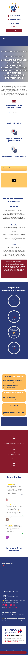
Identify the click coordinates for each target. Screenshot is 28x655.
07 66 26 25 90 (8, 605)
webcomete (20, 650)
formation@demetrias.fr (11, 607)
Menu (4, 38)
